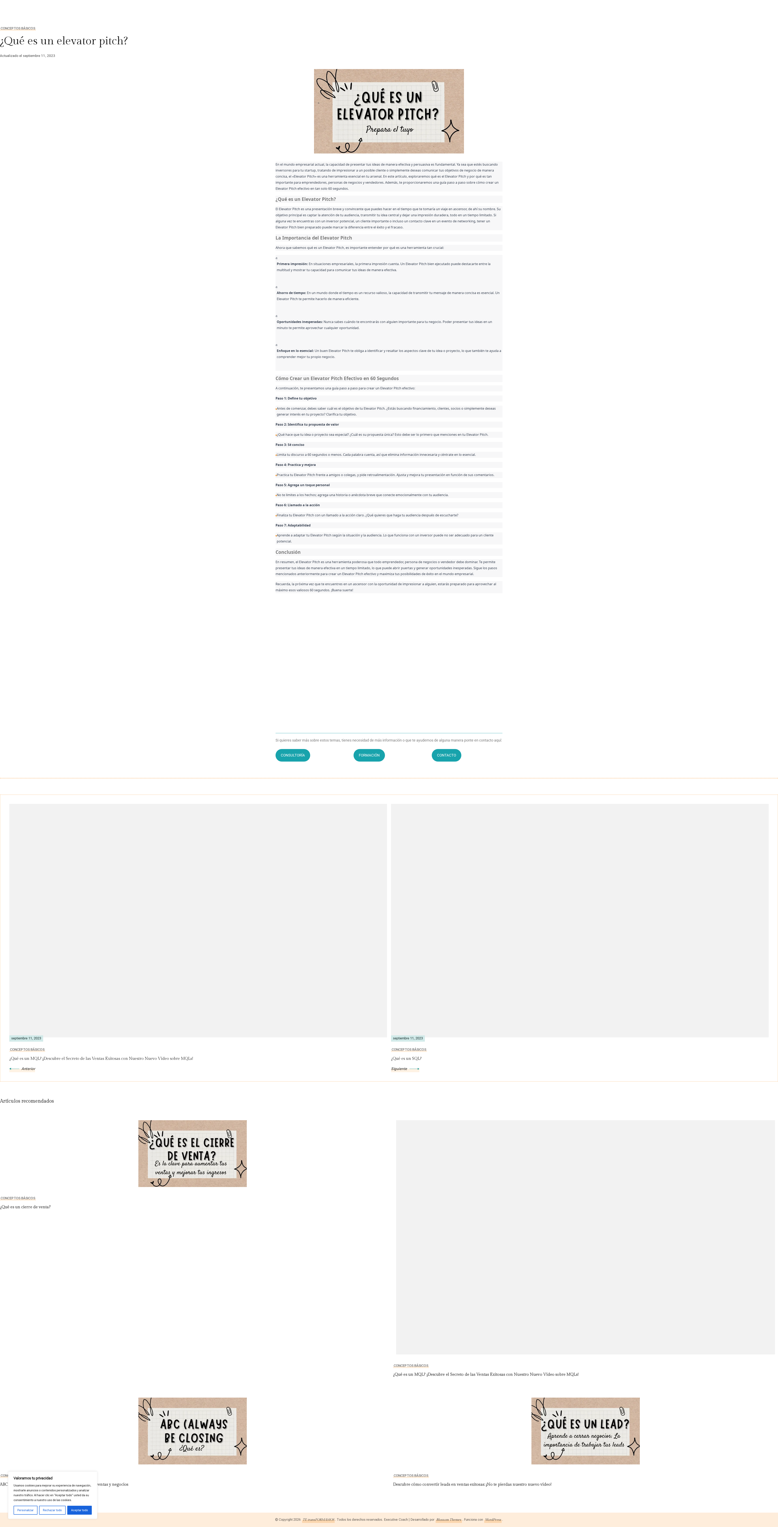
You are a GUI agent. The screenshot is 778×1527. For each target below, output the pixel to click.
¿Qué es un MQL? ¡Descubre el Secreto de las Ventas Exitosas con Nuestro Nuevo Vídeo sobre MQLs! (486, 1374)
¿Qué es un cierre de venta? (25, 1207)
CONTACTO (446, 755)
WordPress (493, 1520)
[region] (52, 1495)
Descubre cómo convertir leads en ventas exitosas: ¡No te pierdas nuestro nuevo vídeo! (472, 1484)
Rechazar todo (52, 1510)
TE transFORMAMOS (318, 1520)
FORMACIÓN (369, 755)
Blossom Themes (448, 1520)
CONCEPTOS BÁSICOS (18, 28)
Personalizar (25, 1510)
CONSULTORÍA (293, 755)
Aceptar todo (79, 1510)
